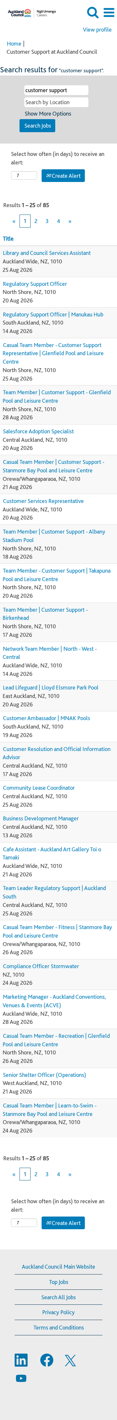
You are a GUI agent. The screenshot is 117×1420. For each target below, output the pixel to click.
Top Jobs (58, 1281)
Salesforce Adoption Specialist (38, 431)
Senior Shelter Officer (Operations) (44, 1074)
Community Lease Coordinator (39, 787)
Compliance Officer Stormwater (41, 966)
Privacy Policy (58, 1312)
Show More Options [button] (48, 113)
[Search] (92, 12)
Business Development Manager (41, 818)
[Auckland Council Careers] (29, 12)
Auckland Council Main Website (58, 1266)
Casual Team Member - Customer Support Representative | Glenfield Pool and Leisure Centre (53, 353)
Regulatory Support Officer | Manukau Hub (53, 314)
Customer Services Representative (43, 500)
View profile (97, 29)
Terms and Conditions (58, 1327)
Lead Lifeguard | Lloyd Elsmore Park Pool (50, 687)
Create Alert (66, 175)
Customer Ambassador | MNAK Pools (46, 718)
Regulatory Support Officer (35, 283)
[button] (109, 12)
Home (14, 43)
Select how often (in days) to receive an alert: (57, 158)
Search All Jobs (58, 1297)
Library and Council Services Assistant (47, 252)
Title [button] (8, 238)
